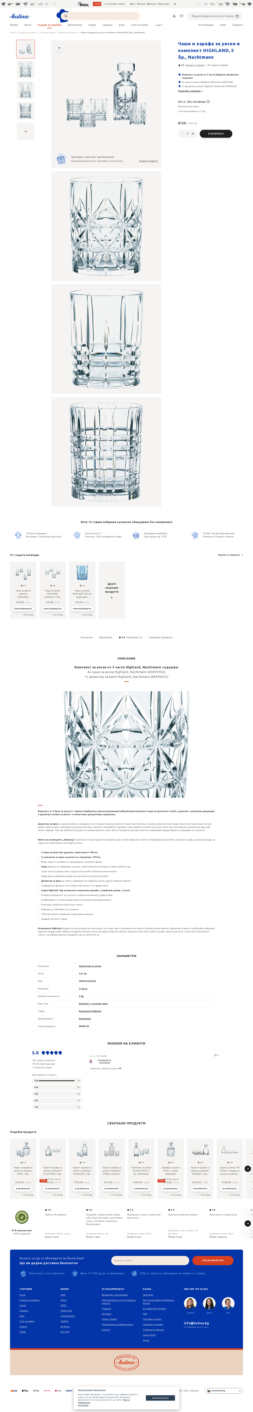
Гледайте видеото (148, 161)
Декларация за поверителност (118, 1324)
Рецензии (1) (132, 637)
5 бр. (81, 996)
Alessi (64, 1300)
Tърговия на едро (152, 1319)
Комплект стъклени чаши (93, 1004)
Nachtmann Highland (90, 1011)
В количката (216, 133)
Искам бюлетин (213, 1260)
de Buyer (65, 1326)
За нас (146, 1340)
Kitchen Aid (66, 1310)
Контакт (106, 1329)
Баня (22, 1316)
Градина (24, 1310)
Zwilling (64, 1321)
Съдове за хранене (30, 1300)
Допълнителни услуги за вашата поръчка (119, 1302)
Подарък (237, 24)
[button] (23, 1188)
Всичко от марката (229, 555)
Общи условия (109, 1319)
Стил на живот (27, 1321)
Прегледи (148, 1295)
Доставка (106, 1314)
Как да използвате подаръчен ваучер (158, 1302)
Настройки (83, 1405)
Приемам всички (160, 1398)
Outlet (23, 1332)
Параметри (105, 637)
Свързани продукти (160, 637)
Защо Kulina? (149, 1335)
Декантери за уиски (90, 966)
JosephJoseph (68, 1316)
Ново (223, 24)
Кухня (23, 1295)
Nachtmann (85, 1019)
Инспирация (206, 24)
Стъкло (83, 988)
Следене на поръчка (153, 1329)
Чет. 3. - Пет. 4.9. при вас (192, 101)
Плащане (106, 1308)
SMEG (63, 1305)
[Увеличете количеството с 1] (192, 133)
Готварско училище (153, 1324)
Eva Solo (65, 1332)
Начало (23, 1326)
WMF (63, 1295)
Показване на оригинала (104, 1061)
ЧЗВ (145, 1314)
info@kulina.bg (196, 1323)
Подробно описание (189, 91)
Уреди (23, 1305)
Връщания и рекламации (115, 1295)
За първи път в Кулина (154, 1308)
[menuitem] (14, 25)
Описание (87, 637)
